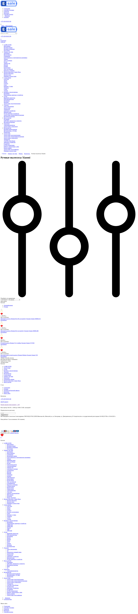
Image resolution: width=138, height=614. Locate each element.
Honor (8, 540)
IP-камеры (10, 562)
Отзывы (6, 389)
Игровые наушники (12, 447)
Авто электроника (12, 549)
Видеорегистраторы (12, 565)
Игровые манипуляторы (13, 573)
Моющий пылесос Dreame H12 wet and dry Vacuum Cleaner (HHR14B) (20, 331)
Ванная (9, 473)
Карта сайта (7, 393)
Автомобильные (8, 305)
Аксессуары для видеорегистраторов (17, 581)
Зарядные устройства (13, 556)
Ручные (6, 306)
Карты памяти (11, 593)
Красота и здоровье (12, 484)
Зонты (8, 507)
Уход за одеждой (11, 482)
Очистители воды (12, 464)
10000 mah (10, 525)
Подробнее (4, 320)
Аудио (5, 369)
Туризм (9, 519)
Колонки (9, 545)
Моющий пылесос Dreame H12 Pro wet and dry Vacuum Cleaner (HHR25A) (21, 318)
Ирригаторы (10, 487)
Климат (9, 476)
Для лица (9, 492)
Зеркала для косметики (13, 493)
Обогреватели (11, 477)
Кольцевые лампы (12, 456)
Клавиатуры (10, 586)
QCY (8, 542)
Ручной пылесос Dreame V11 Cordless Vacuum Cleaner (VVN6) (17, 343)
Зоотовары (10, 451)
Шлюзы (9, 471)
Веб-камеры (10, 444)
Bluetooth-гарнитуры (12, 533)
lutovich (16, 433)
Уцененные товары (9, 379)
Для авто (6, 372)
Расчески (9, 496)
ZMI (8, 529)
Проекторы (10, 576)
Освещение (10, 454)
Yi (7, 568)
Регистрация (9, 25)
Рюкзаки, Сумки (11, 515)
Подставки (10, 449)
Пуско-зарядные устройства (14, 559)
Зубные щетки (11, 486)
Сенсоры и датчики (12, 469)
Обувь (8, 509)
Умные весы (10, 489)
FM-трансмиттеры (12, 535)
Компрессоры (10, 558)
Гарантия (6, 609)
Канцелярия (10, 479)
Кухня (8, 463)
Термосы (9, 516)
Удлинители (10, 470)
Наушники (10, 536)
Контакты (6, 392)
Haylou (9, 539)
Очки (8, 513)
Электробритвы (11, 490)
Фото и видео (7, 382)
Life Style (9, 506)
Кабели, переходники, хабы (14, 592)
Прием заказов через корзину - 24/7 (10, 404)
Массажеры (10, 494)
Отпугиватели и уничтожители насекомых (18, 457)
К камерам (10, 589)
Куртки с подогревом (13, 512)
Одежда (9, 510)
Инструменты (11, 453)
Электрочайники (11, 466)
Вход (3, 25)
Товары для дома (8, 376)
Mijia (8, 566)
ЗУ (8, 550)
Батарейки (10, 522)
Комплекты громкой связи (14, 552)
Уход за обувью (11, 461)
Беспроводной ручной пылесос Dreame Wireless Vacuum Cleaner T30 (19, 355)
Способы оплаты (8, 612)
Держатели (10, 555)
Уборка (9, 459)
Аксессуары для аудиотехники (15, 579)
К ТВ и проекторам (12, 591)
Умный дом (10, 467)
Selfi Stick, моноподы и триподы (16, 563)
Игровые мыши (11, 446)
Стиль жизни (7, 375)
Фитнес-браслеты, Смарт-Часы (12, 380)
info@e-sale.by (4, 402)
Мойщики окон (11, 460)
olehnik (12, 433)
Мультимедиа (7, 373)
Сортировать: (4, 299)
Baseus (9, 538)
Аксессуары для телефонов (14, 595)
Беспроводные (11, 546)
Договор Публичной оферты (11, 390)
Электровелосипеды (12, 571)
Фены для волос (11, 497)
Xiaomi (9, 527)
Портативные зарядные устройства (16, 523)
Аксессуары (7, 368)
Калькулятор (10, 480)
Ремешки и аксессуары (13, 503)
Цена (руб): (4, 301)
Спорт (8, 517)
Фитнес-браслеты (12, 500)
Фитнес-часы (10, 502)
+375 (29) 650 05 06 (6, 21)
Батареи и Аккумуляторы (11, 370)
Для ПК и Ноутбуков (12, 585)
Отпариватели (11, 483)
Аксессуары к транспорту (14, 582)
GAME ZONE (8, 366)
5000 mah (9, 530)
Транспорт (7, 378)
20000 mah (10, 526)
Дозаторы (9, 474)
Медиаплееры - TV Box (13, 575)
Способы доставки (9, 607)
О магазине (7, 387)
